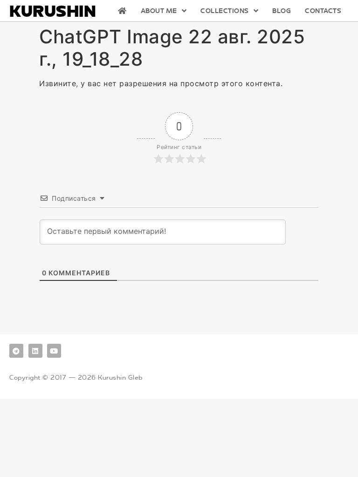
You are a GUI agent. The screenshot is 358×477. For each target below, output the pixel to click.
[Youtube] (54, 351)
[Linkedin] (35, 351)
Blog (281, 10)
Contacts (323, 10)
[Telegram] (16, 351)
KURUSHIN (52, 10)
